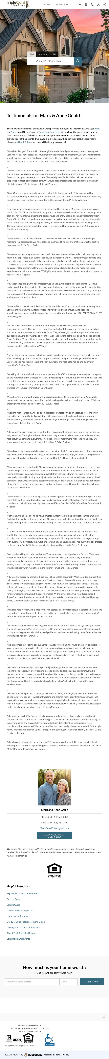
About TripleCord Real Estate (21, 933)
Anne (13, 132)
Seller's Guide (13, 904)
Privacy (65, 1054)
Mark (97, 128)
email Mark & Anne (22, 142)
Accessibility (49, 1054)
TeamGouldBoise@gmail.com (54, 828)
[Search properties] (78, 61)
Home (47, 4)
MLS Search (62, 4)
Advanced (43, 54)
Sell (54, 54)
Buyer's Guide (14, 899)
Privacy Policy (28, 1046)
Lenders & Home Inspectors (20, 910)
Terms (58, 1054)
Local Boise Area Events (18, 938)
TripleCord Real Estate (50, 132)
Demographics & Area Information (23, 927)
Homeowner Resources (18, 916)
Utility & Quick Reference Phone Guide (26, 921)
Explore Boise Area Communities (23, 893)
